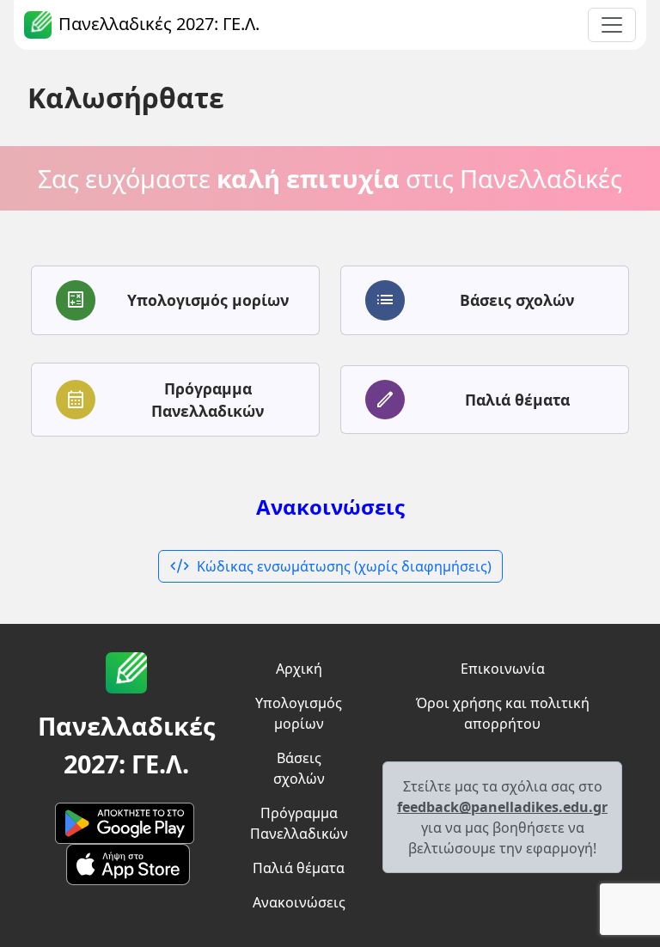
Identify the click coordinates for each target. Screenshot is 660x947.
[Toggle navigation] (612, 25)
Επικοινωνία (503, 668)
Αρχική (299, 668)
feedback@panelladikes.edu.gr (502, 806)
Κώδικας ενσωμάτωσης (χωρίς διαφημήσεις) (330, 566)
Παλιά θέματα (299, 867)
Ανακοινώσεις (330, 506)
